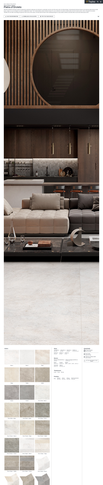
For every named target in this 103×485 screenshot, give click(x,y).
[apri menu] (100, 1)
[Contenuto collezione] (98, 16)
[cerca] (97, 1)
